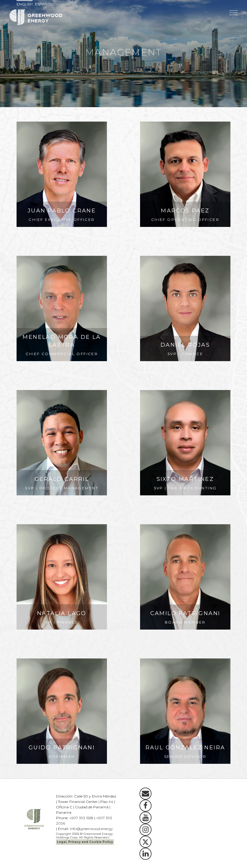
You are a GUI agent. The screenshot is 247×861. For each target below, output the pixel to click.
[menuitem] (25, 4)
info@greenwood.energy (91, 828)
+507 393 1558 (81, 818)
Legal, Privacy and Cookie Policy (85, 842)
